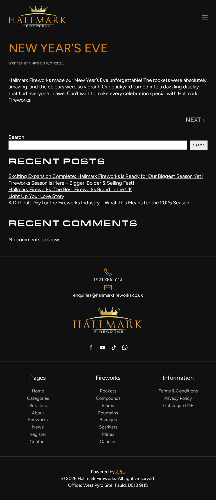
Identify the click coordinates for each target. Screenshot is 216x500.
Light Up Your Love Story (36, 196)
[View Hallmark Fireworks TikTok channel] (113, 347)
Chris (34, 63)
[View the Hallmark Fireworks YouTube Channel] (102, 347)
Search (16, 137)
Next (193, 120)
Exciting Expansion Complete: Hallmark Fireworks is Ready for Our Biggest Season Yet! (105, 176)
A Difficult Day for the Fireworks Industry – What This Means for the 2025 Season (98, 203)
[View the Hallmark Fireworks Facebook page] (91, 347)
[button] (205, 17)
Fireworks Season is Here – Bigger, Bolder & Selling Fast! (71, 183)
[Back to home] (37, 17)
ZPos (120, 471)
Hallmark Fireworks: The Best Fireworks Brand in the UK (70, 189)
